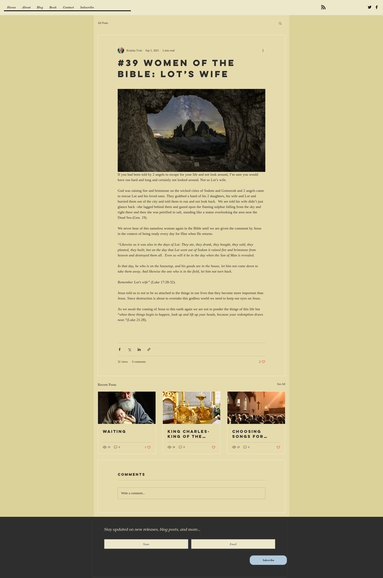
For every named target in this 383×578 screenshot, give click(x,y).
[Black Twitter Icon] (369, 7)
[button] (280, 23)
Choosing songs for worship (248, 434)
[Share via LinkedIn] (139, 349)
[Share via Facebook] (119, 349)
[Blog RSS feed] (323, 7)
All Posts (103, 23)
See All (281, 384)
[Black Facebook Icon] (376, 7)
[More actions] (263, 50)
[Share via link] (149, 349)
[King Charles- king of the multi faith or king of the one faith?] (191, 408)
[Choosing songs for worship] (256, 408)
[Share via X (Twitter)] (129, 349)
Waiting (114, 431)
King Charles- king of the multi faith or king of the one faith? (191, 434)
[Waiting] (127, 408)
